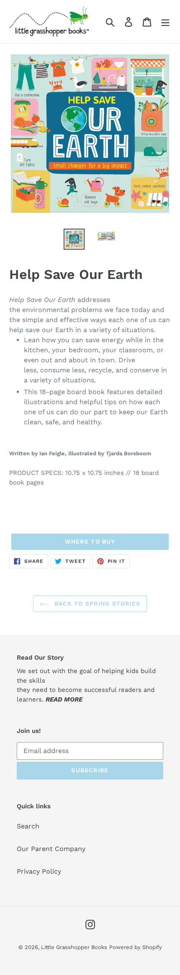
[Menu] (165, 21)
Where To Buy (90, 541)
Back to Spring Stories (96, 603)
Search (28, 826)
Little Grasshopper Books (74, 947)
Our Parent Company (51, 849)
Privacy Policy (39, 871)
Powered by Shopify (135, 947)
